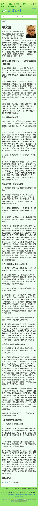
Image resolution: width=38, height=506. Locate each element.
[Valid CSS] (15, 501)
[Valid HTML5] (32, 499)
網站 (2, 4)
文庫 (17, 4)
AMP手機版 (12, 6)
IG (31, 4)
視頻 (24, 4)
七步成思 (7, 482)
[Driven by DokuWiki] (23, 501)
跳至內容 (34, 8)
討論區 (10, 4)
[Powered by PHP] (23, 499)
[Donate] (15, 499)
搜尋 (18, 16)
